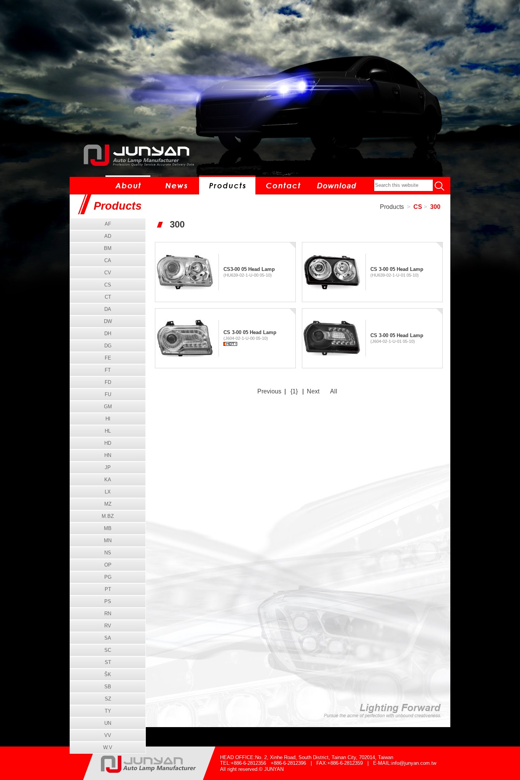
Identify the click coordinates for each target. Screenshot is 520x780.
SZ (108, 699)
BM (108, 248)
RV (107, 626)
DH (107, 333)
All (333, 391)
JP (108, 467)
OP (108, 565)
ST (108, 662)
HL (108, 431)
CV (107, 272)
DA (107, 309)
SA (107, 638)
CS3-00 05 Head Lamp (249, 269)
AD (107, 236)
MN (108, 540)
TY (108, 711)
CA (107, 260)
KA (107, 479)
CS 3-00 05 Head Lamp (396, 269)
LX (108, 492)
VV (107, 735)
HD (107, 443)
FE (108, 358)
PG (108, 577)
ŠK (107, 674)
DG (108, 346)
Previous (269, 391)
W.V (107, 747)
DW (108, 321)
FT (108, 370)
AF (108, 224)
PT (108, 589)
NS (107, 553)
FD (108, 382)
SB (107, 686)
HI (107, 419)
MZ (108, 504)
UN (107, 723)
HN (107, 455)
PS (107, 601)
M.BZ (108, 516)
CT (108, 297)
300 (435, 207)
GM (108, 406)
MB (108, 528)
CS (417, 207)
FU (108, 394)
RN (107, 613)
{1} (294, 391)
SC (107, 650)
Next (313, 391)
